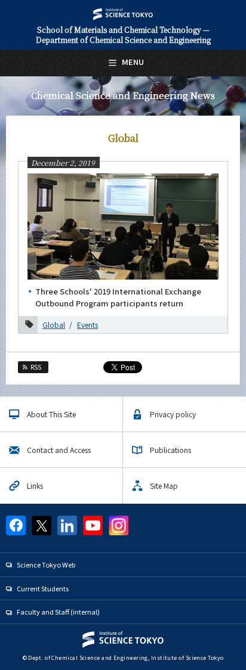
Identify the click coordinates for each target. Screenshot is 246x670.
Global (53, 325)
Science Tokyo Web (46, 564)
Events (87, 325)
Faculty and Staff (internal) (58, 611)
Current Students (43, 588)
